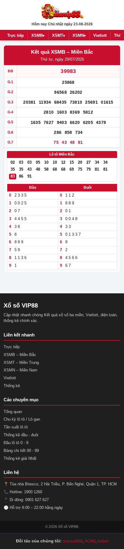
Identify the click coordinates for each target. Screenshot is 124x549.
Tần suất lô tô (16, 427)
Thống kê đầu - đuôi (21, 435)
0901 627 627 (37, 499)
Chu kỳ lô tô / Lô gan (22, 419)
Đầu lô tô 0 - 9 (16, 442)
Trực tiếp (15, 35)
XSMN (79, 35)
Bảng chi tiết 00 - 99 (21, 450)
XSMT (58, 35)
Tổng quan (13, 411)
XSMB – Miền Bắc (20, 354)
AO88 (90, 540)
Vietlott (100, 35)
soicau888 (72, 540)
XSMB (38, 35)
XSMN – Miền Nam (20, 370)
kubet (103, 540)
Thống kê (12, 385)
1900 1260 (33, 492)
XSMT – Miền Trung (21, 362)
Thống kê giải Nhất (20, 458)
